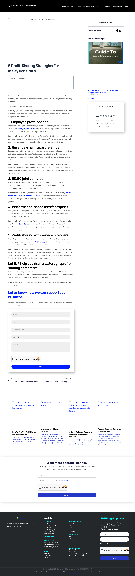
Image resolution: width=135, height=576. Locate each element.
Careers (107, 6)
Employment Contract (50, 548)
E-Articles (47, 553)
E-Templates (73, 526)
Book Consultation (120, 6)
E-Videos (46, 557)
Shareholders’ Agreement (51, 544)
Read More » (91, 98)
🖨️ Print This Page (105, 22)
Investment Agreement (51, 546)
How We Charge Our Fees (52, 530)
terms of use (52, 480)
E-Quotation (72, 539)
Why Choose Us (49, 531)
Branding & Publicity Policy (77, 556)
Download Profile (49, 533)
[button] (117, 30)
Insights (99, 6)
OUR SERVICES (49, 537)
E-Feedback (72, 541)
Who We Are (47, 524)
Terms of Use (73, 550)
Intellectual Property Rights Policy (79, 554)
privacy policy (63, 480)
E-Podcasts (47, 555)
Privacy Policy (73, 552)
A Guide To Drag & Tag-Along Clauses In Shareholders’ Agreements (80, 434)
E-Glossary (72, 528)
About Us (65, 6)
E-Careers (72, 543)
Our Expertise (88, 6)
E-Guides (72, 531)
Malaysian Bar (70, 571)
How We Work (48, 528)
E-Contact (72, 537)
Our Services (76, 6)
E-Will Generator (74, 524)
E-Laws (71, 530)
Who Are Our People (50, 526)
